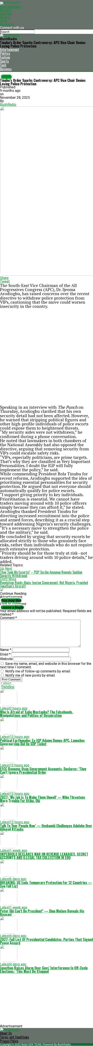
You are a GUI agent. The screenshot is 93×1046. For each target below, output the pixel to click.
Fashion (6, 14)
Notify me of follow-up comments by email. (38, 671)
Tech (3, 21)
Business (7, 24)
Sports (5, 17)
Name (5, 650)
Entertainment (10, 7)
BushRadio (8, 104)
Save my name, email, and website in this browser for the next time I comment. (45, 665)
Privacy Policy (9, 1041)
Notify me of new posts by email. (30, 675)
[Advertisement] (46, 356)
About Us (6, 1033)
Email (5, 654)
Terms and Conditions (14, 1037)
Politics (6, 10)
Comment (8, 618)
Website (6, 659)
